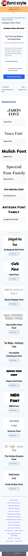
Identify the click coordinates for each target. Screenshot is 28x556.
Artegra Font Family (11, 219)
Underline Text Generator (14, 516)
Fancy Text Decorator (14, 522)
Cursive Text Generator (14, 525)
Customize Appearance (11, 61)
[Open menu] (14, 13)
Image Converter (18, 530)
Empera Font (22, 88)
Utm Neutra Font (10, 196)
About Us (10, 538)
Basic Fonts (10, 18)
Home (4, 18)
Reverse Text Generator (14, 528)
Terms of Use (18, 541)
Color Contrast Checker (14, 503)
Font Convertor (9, 530)
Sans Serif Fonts (20, 18)
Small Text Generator (14, 505)
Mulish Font (8, 157)
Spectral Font (8, 179)
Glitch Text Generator (14, 508)
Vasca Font (8, 141)
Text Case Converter (14, 511)
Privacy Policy (10, 541)
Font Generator (14, 500)
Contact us (17, 538)
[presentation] (14, 112)
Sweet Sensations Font (7, 89)
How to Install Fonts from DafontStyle (14, 534)
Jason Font (7, 122)
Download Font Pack (14, 77)
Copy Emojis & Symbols (14, 514)
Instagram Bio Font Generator (14, 519)
